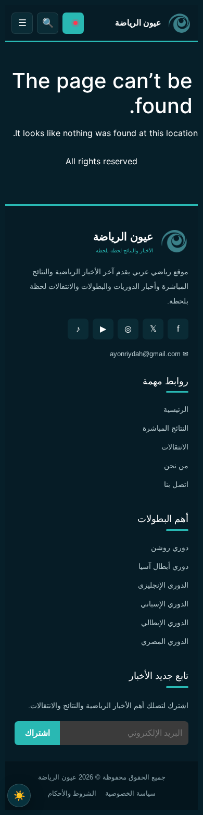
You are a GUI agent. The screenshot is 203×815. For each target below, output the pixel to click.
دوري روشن (169, 547)
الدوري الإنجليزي (163, 585)
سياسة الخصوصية (130, 793)
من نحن (176, 465)
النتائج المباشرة (165, 428)
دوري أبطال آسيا (163, 566)
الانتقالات (174, 447)
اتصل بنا (176, 484)
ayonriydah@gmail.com (145, 354)
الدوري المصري (164, 641)
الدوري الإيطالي (164, 622)
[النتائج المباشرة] (73, 23)
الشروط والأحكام (72, 793)
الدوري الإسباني (164, 604)
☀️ (19, 795)
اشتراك (37, 732)
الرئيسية (175, 409)
